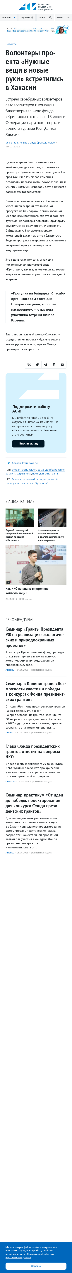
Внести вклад (28, 443)
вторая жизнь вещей (24, 469)
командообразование (51, 469)
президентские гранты (45, 473)
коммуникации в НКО (18, 473)
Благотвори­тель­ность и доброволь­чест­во (30, 142)
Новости (11, 44)
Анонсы (10, 669)
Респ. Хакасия (30, 463)
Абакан (16, 463)
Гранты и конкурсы (41, 669)
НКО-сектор (25, 599)
